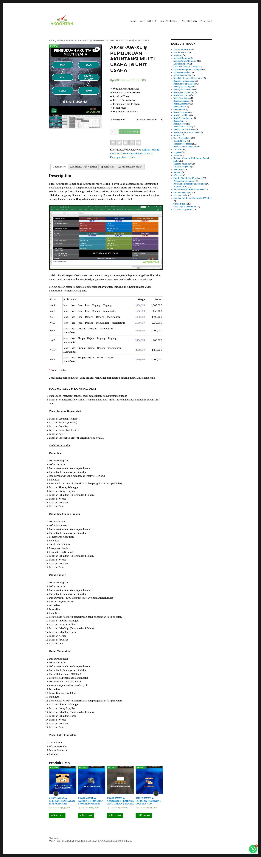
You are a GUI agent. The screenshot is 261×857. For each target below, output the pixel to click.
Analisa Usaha (179, 52)
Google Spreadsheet (182, 144)
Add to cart (129, 131)
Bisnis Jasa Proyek (181, 95)
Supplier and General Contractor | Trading (192, 198)
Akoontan (53, 838)
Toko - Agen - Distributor (184, 207)
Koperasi (177, 152)
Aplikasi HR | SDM (181, 64)
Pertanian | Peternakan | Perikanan (189, 184)
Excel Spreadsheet (66, 40)
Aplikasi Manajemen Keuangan (187, 69)
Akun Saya (206, 21)
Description (59, 166)
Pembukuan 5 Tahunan (183, 181)
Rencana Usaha (180, 195)
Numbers (177, 172)
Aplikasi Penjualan (181, 72)
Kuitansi (177, 155)
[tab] (59, 167)
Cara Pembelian (168, 21)
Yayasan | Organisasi (182, 209)
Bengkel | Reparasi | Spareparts (187, 78)
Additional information (83, 166)
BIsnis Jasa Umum (181, 98)
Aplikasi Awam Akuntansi (184, 61)
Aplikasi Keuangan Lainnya (185, 67)
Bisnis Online (179, 109)
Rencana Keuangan (182, 192)
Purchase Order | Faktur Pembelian (189, 189)
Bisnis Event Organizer (183, 81)
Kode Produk (118, 119)
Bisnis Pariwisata (181, 112)
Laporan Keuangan (182, 164)
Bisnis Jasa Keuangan (183, 87)
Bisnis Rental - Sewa (182, 127)
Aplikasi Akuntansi (181, 58)
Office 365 (177, 175)
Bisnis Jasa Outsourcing (184, 92)
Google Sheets (179, 141)
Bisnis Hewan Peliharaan (184, 84)
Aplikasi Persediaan (182, 75)
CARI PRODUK (148, 21)
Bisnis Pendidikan (181, 115)
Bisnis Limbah (179, 107)
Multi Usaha (129, 157)
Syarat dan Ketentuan (129, 166)
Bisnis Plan (178, 121)
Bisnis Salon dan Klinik (183, 129)
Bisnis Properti (180, 124)
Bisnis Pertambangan (183, 118)
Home (132, 21)
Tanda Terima (180, 204)
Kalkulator (178, 149)
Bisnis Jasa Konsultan (183, 89)
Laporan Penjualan (182, 167)
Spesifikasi (107, 166)
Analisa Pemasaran (182, 49)
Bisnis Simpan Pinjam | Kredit (187, 132)
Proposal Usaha (180, 187)
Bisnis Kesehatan (181, 104)
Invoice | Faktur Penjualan (185, 147)
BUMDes (177, 135)
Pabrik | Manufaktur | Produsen (187, 178)
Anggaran (178, 55)
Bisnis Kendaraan (181, 101)
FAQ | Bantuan (189, 21)
